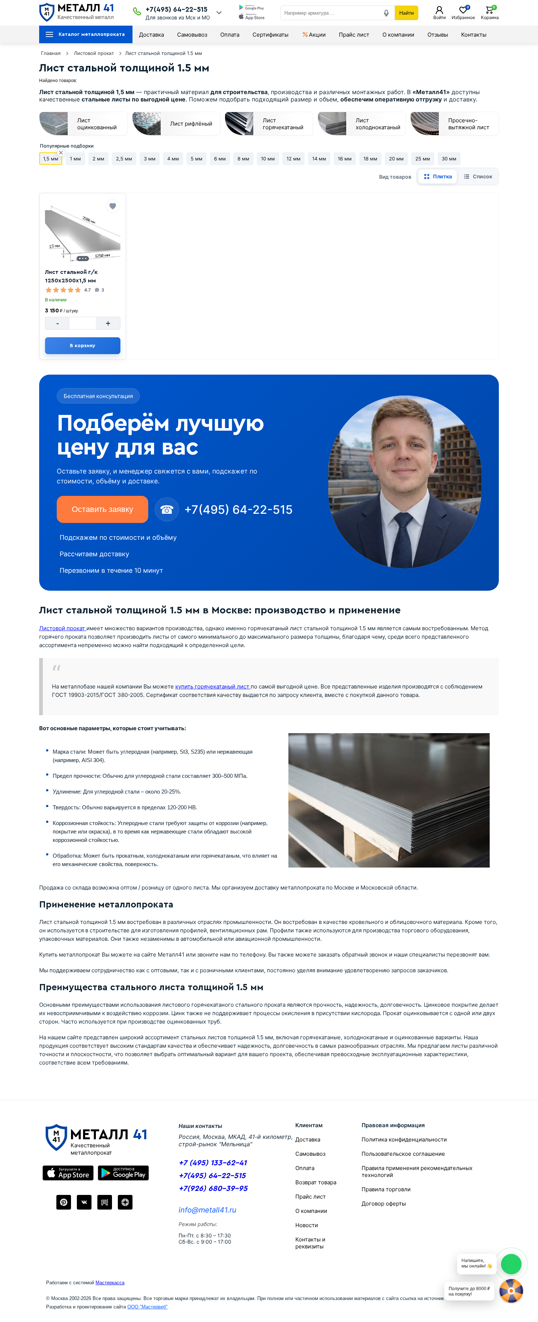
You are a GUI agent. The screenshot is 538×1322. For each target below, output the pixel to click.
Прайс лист (354, 34)
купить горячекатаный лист (213, 686)
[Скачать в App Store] (251, 17)
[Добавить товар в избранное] (113, 206)
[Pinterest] (63, 1202)
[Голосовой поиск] (386, 13)
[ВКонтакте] (84, 1202)
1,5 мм (50, 158)
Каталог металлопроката (92, 34)
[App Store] (68, 1173)
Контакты (473, 34)
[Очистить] (61, 153)
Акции (317, 34)
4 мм (173, 158)
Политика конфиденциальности (404, 1139)
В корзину (83, 345)
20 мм (396, 158)
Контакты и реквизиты (310, 1243)
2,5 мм (124, 158)
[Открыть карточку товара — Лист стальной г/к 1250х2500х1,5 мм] (82, 231)
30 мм (449, 158)
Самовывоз (192, 34)
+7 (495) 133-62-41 (212, 1163)
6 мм (220, 158)
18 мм (370, 158)
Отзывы (437, 34)
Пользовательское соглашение (403, 1153)
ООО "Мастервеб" (147, 1307)
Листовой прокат (62, 628)
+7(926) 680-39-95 (213, 1188)
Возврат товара (315, 1182)
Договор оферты (384, 1203)
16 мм (345, 158)
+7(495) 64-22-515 (177, 9)
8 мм (243, 158)
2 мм (98, 158)
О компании (398, 34)
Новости (306, 1225)
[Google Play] (123, 1173)
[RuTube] (104, 1202)
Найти (406, 13)
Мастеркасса (110, 1282)
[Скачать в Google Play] (251, 8)
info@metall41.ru (207, 1210)
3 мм (150, 158)
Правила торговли (386, 1189)
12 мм (293, 158)
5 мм (196, 158)
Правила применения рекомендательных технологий (417, 1171)
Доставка (151, 34)
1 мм (75, 158)
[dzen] (125, 1202)
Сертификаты (270, 34)
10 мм (268, 158)
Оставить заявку (102, 509)
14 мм (319, 158)
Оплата (229, 34)
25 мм (422, 158)
